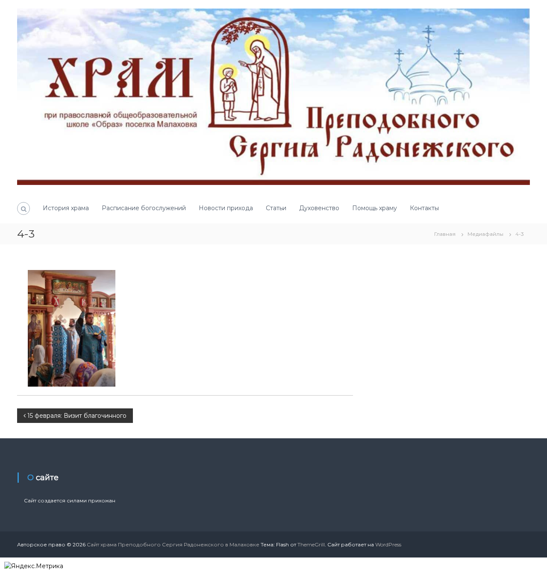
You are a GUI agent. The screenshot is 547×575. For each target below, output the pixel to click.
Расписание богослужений (144, 208)
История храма (66, 208)
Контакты (424, 208)
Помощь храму (374, 208)
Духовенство (319, 208)
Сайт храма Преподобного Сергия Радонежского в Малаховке (173, 544)
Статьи (276, 208)
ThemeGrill (311, 544)
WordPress (388, 544)
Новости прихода (226, 208)
